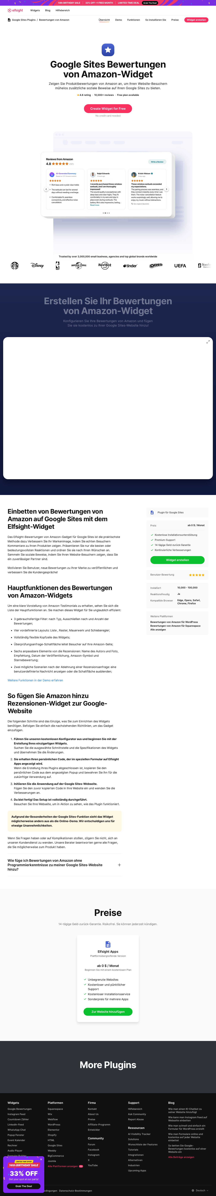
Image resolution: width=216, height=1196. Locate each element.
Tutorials (133, 1149)
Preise (175, 19)
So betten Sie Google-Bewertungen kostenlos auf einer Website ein (187, 1148)
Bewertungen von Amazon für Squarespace (175, 625)
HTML (51, 1140)
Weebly (52, 1150)
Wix (50, 1114)
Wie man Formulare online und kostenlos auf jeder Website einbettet (185, 1137)
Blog (47, 10)
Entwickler (94, 1129)
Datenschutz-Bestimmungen (75, 1191)
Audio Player (15, 1150)
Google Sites (55, 1145)
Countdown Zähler (18, 1119)
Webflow (53, 1119)
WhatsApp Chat (17, 1129)
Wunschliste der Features (142, 1144)
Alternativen (135, 1160)
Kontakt (92, 1108)
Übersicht (104, 19)
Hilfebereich (63, 10)
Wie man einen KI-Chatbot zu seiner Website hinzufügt (185, 1110)
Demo (118, 19)
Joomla (52, 1161)
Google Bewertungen (20, 1108)
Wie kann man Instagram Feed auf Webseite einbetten (187, 1119)
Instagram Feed (16, 1114)
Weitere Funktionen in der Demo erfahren (35, 680)
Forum (91, 1144)
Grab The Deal (23, 1186)
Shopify (52, 1134)
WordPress (54, 1124)
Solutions (133, 1139)
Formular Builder (17, 1155)
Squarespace (55, 1108)
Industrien (134, 1165)
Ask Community (137, 1114)
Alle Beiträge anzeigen (181, 1157)
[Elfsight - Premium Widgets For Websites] (15, 10)
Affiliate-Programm (99, 1124)
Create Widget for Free (108, 109)
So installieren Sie (155, 19)
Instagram (93, 1154)
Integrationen (136, 1154)
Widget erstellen (196, 19)
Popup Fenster (16, 1134)
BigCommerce (56, 1155)
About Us (93, 1114)
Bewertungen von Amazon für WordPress (174, 621)
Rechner (12, 1145)
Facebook (93, 1149)
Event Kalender (16, 1140)
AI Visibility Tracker (139, 1134)
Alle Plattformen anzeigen (65, 1166)
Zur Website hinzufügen (108, 1011)
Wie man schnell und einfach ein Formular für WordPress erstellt (186, 1127)
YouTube (93, 1165)
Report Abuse (136, 1119)
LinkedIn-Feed (16, 1124)
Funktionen (133, 19)
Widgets (35, 10)
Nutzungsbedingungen (44, 1191)
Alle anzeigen (158, 629)
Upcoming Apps (137, 1170)
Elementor (53, 1129)
